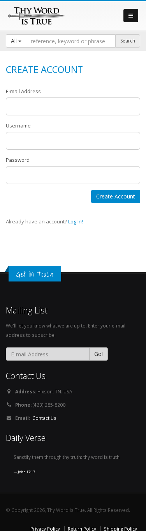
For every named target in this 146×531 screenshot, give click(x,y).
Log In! (75, 221)
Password (18, 159)
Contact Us (44, 418)
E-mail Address (23, 91)
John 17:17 (26, 471)
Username (18, 125)
